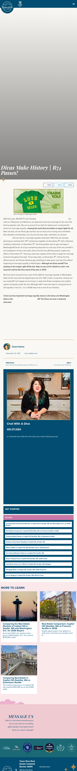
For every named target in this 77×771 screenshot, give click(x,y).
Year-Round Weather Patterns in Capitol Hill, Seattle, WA (25, 553)
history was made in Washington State (52, 218)
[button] (73, 3)
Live (25, 353)
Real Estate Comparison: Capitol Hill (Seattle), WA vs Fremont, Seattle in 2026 (32, 531)
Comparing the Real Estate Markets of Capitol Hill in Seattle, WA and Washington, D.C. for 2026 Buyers (38, 524)
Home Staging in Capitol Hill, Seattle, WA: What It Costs (24, 575)
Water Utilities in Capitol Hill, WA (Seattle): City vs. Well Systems (27, 547)
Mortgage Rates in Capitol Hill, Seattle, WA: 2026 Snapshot (26, 570)
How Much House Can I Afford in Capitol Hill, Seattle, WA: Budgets (28, 564)
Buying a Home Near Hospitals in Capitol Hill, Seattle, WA (25, 542)
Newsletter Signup (44, 767)
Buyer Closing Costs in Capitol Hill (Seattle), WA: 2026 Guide (26, 558)
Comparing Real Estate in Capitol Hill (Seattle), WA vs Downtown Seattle (30, 536)
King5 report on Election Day (25, 299)
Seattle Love (32, 353)
